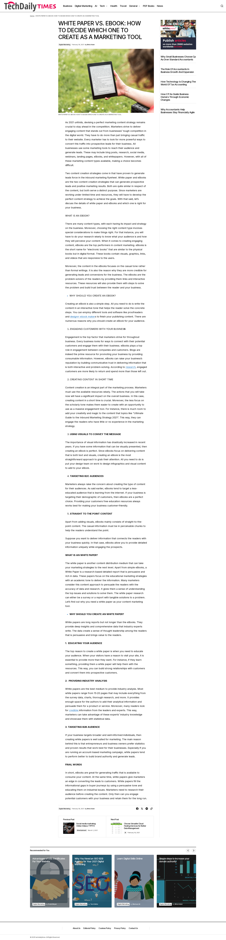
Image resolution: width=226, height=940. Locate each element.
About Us (76, 928)
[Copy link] (151, 808)
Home (32, 16)
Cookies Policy (105, 928)
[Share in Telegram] (146, 808)
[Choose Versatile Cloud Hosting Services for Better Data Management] (130, 826)
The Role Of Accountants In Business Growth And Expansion (177, 70)
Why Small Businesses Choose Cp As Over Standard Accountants (178, 58)
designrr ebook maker (82, 316)
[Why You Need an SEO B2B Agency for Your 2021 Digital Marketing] (92, 881)
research (131, 367)
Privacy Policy (120, 928)
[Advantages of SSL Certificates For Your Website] (49, 881)
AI (125, 832)
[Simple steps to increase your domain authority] (176, 881)
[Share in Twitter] (142, 808)
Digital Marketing (64, 44)
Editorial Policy (89, 928)
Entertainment (81, 830)
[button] (222, 6)
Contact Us (133, 928)
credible (74, 710)
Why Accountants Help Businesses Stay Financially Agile (178, 111)
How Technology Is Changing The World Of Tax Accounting (178, 83)
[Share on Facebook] (137, 808)
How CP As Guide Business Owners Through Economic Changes (175, 97)
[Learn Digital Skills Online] (134, 881)
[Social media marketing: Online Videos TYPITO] (82, 826)
